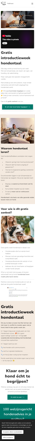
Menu (32, 3)
